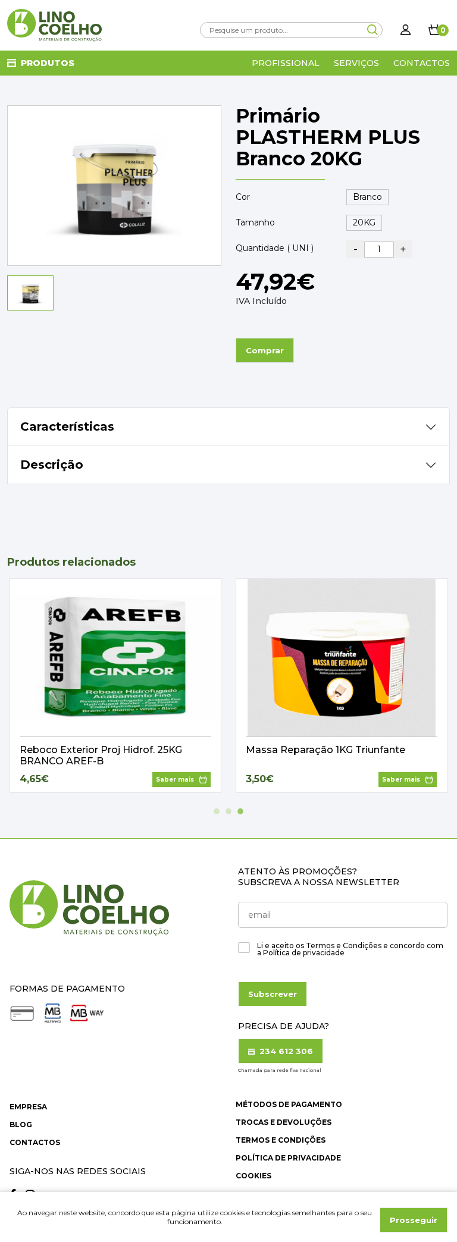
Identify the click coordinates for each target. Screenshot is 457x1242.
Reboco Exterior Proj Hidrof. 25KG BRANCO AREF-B (101, 755)
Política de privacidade (288, 1157)
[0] (434, 29)
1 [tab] (217, 811)
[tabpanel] (115, 685)
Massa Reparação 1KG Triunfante (325, 749)
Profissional (286, 63)
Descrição (51, 464)
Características (67, 426)
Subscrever (272, 994)
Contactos (421, 63)
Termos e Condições (280, 1140)
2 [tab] (228, 811)
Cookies (253, 1175)
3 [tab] (240, 811)
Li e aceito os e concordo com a (350, 949)
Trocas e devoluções (283, 1122)
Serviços (356, 63)
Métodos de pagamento (289, 1104)
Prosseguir (413, 1220)
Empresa (28, 1106)
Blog (21, 1124)
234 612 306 (285, 1051)
